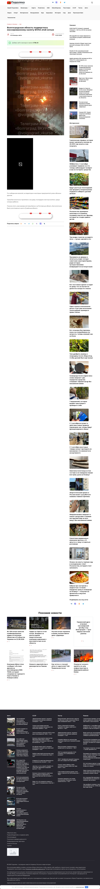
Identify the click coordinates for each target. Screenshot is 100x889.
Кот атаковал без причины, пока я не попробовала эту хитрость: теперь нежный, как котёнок (81, 333)
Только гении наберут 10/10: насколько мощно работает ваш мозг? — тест (67, 766)
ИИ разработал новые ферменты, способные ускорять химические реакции (80, 37)
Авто (86, 8)
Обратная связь (11, 833)
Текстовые (66, 8)
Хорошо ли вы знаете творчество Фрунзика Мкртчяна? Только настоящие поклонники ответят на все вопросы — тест (42, 740)
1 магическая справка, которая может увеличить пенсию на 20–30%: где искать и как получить (81, 143)
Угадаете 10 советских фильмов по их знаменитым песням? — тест (42, 761)
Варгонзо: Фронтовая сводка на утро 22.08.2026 (85, 79)
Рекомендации (11, 837)
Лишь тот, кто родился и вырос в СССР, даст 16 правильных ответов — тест (43, 783)
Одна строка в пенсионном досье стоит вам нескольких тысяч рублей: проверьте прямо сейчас (80, 309)
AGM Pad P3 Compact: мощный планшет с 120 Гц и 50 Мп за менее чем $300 (80, 30)
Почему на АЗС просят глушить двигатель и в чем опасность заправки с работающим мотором (22, 791)
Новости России (12, 843)
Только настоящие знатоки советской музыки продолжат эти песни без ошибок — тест (42, 727)
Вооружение (34, 12)
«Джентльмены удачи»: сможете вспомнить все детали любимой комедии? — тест (42, 720)
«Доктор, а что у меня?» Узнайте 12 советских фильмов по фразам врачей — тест (42, 768)
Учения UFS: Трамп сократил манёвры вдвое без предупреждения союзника (85, 115)
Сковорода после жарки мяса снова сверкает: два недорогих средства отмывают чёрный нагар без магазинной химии (81, 379)
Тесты (80, 8)
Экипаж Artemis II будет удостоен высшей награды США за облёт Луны (80, 45)
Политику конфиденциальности (35, 869)
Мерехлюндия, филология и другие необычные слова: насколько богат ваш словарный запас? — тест (68, 720)
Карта (34, 8)
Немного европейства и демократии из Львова (38, 665)
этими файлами (80, 887)
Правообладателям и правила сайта (18, 835)
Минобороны (56, 8)
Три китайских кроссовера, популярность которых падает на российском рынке (22, 721)
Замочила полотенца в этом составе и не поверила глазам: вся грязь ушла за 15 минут (81, 472)
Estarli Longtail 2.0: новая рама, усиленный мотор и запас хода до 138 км (22, 731)
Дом (69, 12)
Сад (64, 12)
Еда (42, 12)
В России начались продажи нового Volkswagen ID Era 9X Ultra (22, 800)
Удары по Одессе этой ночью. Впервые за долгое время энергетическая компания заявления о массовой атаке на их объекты (85, 93)
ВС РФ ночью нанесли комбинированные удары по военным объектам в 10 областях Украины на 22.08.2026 (86, 70)
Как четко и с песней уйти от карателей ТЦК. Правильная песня (61, 666)
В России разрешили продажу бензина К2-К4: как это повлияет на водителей (22, 779)
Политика (41, 8)
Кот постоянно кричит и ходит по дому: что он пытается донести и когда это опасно (81, 286)
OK (86, 887)
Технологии (11, 17)
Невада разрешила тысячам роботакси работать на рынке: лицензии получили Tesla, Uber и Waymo (22, 753)
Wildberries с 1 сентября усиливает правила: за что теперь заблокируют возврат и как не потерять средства (81, 167)
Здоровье (49, 12)
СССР (74, 8)
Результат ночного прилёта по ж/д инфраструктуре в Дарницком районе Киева (81, 668)
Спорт (16, 12)
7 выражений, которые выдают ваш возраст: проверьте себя (78, 403)
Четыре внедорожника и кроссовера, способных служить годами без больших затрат (22, 812)
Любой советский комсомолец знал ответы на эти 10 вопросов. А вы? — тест (43, 755)
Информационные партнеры (16, 841)
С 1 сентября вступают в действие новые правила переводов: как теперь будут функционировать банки (81, 426)
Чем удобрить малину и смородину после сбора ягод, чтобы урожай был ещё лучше (81, 356)
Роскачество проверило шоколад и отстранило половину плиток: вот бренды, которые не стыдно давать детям (81, 215)
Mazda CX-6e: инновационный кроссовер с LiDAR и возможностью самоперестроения (81, 52)
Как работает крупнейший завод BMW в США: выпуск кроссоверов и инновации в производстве (22, 742)
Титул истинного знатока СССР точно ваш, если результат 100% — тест (43, 733)
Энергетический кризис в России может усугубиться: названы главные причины (80, 494)
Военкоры (24, 8)
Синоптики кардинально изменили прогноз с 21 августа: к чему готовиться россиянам (80, 541)
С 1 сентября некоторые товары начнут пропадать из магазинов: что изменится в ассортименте (81, 450)
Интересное (24, 12)
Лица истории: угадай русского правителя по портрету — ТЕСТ (67, 747)
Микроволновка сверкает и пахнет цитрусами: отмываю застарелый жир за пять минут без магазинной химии (81, 517)
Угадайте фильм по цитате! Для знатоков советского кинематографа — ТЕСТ (69, 741)
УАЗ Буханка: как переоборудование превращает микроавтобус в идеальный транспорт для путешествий (22, 824)
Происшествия (78, 12)
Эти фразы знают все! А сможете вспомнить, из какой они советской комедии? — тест (42, 748)
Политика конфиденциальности (16, 839)
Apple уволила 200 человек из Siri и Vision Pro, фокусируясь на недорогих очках (81, 60)
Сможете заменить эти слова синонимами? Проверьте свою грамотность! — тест (67, 780)
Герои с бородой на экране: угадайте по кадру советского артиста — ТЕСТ (67, 727)
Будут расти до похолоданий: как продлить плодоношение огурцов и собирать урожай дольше (81, 190)
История (58, 12)
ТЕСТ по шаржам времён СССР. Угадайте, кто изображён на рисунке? (67, 753)
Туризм (9, 845)
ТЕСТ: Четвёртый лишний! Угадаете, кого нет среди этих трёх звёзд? (68, 759)
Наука (9, 12)
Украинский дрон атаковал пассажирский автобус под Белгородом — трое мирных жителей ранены (83, 627)
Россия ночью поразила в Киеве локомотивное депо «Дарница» (85, 104)
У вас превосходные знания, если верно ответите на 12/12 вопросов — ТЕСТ (69, 773)
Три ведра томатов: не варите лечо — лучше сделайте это (81, 238)
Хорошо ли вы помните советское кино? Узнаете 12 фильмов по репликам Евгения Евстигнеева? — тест (42, 775)
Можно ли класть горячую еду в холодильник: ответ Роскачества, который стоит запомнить (81, 565)
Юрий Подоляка (12, 8)
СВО (48, 8)
